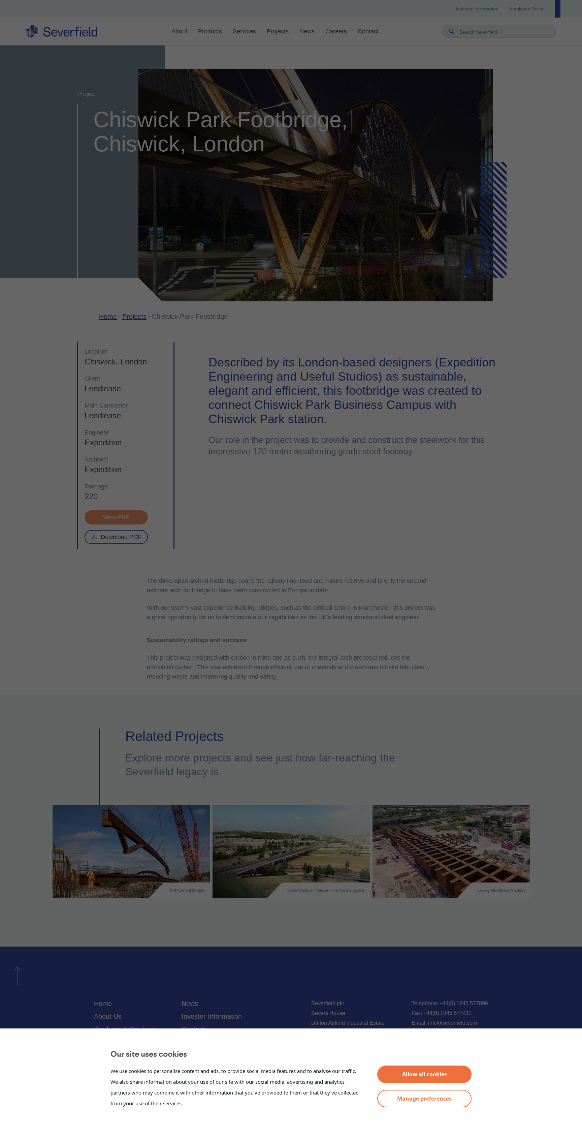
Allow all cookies (424, 1074)
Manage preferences (424, 1098)
